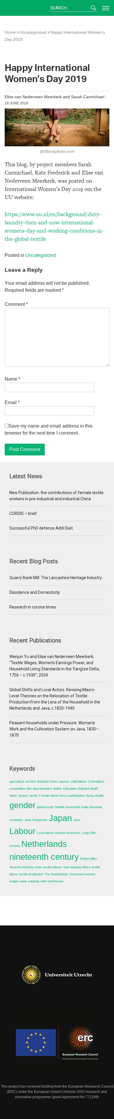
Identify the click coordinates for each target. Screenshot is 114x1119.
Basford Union (47, 781)
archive (30, 781)
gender (22, 805)
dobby (57, 788)
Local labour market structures (58, 833)
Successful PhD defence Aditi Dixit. (41, 528)
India (84, 807)
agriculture (16, 781)
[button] (104, 8)
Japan (60, 818)
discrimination (42, 788)
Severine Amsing (21, 867)
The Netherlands (56, 874)
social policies (52, 867)
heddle (59, 807)
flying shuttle (95, 795)
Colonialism (96, 781)
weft (43, 881)
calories (64, 781)
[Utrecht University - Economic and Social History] (57, 975)
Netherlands (44, 844)
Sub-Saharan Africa (77, 867)
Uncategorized (40, 255)
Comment (16, 304)
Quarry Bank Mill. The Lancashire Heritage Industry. (55, 577)
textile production (31, 874)
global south (45, 807)
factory (23, 795)
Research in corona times (32, 607)
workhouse (55, 881)
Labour (22, 831)
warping (33, 881)
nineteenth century (44, 857)
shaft (37, 867)
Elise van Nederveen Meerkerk (33, 96)
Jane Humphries (36, 820)
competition (17, 788)
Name (12, 379)
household (72, 807)
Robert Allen (88, 858)
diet (29, 788)
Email (12, 402)
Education (70, 788)
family (34, 795)
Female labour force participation (62, 795)
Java (76, 820)
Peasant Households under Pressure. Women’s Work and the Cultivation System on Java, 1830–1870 (54, 728)
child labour (79, 781)
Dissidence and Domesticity (34, 592)
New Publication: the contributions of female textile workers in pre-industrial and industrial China (56, 495)
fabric (13, 795)
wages (14, 881)
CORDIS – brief (23, 513)
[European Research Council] (57, 1045)
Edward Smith (88, 788)
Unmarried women (82, 874)
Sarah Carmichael (87, 96)
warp (23, 881)
